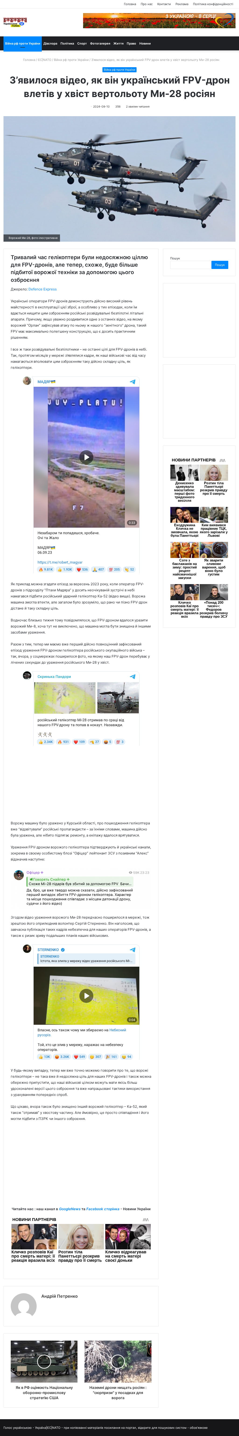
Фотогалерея (100, 43)
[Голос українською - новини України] (15, 22)
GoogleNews (70, 1209)
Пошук (175, 258)
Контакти (164, 4)
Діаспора (50, 43)
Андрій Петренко (59, 1296)
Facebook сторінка (103, 1209)
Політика (67, 43)
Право (131, 43)
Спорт (82, 43)
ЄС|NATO (44, 60)
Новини (145, 43)
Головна (130, 4)
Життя (118, 43)
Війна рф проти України (22, 43)
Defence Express (42, 289)
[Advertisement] (81, 786)
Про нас (147, 4)
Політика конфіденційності (213, 4)
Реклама (182, 4)
